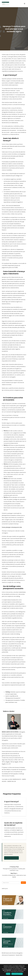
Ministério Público (18, 451)
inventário (9, 170)
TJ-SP (19, 759)
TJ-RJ (22, 759)
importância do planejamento (9, 71)
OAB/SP (9, 781)
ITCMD (16, 267)
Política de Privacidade (17, 973)
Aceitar (8, 973)
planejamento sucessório (9, 515)
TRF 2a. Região (14, 762)
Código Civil (19, 175)
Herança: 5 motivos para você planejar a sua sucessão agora (14, 29)
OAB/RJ (24, 779)
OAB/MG (14, 779)
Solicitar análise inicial (11, 858)
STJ (7, 764)
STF (10, 764)
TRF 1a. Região (6, 762)
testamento (14, 122)
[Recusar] (26, 970)
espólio (17, 83)
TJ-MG (15, 759)
